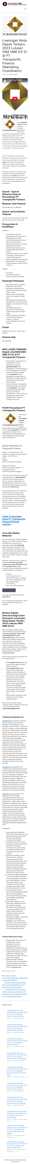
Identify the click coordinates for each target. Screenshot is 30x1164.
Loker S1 (13, 975)
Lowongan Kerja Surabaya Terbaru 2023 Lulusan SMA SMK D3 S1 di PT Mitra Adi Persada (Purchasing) (14, 985)
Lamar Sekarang (9, 590)
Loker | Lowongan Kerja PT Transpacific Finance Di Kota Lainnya (13, 520)
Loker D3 (7, 975)
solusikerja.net (7, 721)
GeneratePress (15, 1161)
